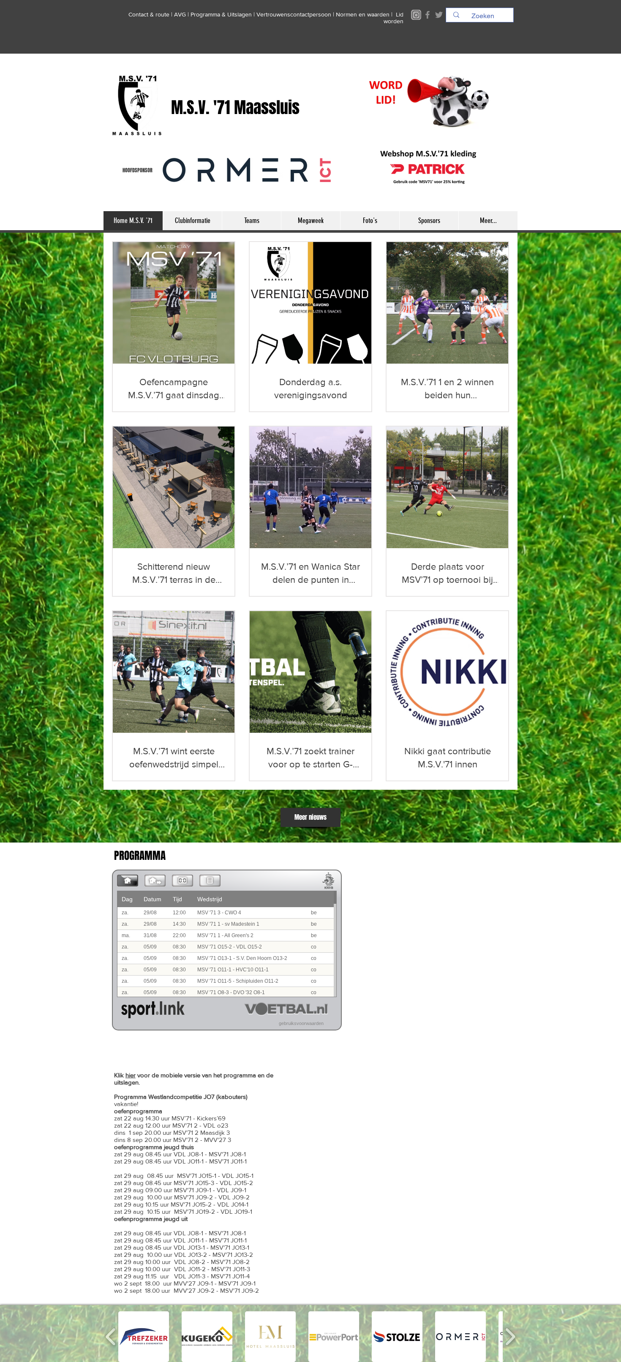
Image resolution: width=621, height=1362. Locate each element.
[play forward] (510, 1336)
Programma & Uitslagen (221, 14)
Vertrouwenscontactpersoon (293, 14)
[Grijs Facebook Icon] (427, 15)
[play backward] (110, 1336)
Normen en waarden (362, 14)
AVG (180, 14)
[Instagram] (416, 15)
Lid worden (393, 17)
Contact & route (148, 14)
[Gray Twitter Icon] (439, 15)
